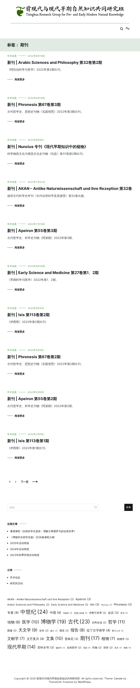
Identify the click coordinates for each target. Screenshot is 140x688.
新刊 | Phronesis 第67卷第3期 (34, 104)
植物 (108, 638)
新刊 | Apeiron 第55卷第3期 (32, 230)
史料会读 (99, 622)
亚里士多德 (80, 613)
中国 (55, 612)
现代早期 (21, 647)
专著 (13, 612)
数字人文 (117, 631)
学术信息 (12, 56)
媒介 (54, 631)
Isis (94, 604)
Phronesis (123, 604)
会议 (113, 612)
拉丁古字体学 (98, 630)
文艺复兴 (35, 639)
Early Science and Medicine (69, 604)
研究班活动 (16, 583)
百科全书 (45, 647)
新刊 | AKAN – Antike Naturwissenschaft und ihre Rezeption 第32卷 (69, 188)
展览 (64, 630)
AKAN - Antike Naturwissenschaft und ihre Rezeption (40, 599)
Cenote (118, 678)
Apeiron (83, 599)
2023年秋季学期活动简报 (24, 554)
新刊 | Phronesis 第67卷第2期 (34, 357)
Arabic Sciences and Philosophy (28, 604)
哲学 (116, 622)
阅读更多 (20, 79)
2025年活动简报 (19, 543)
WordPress (84, 681)
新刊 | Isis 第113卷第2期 (28, 314)
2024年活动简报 (19, 549)
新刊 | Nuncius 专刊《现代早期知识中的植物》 (47, 146)
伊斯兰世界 (97, 612)
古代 (79, 621)
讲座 (108, 647)
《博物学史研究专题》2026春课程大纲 (32, 537)
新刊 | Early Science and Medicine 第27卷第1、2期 (53, 272)
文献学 (16, 638)
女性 (43, 630)
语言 (118, 648)
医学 (30, 622)
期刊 (90, 638)
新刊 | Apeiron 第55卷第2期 (32, 398)
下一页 (24, 481)
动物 (13, 622)
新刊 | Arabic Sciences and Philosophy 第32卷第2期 (54, 62)
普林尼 (71, 639)
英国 (86, 648)
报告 (78, 630)
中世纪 (34, 612)
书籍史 (67, 613)
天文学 (27, 629)
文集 (54, 638)
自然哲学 (74, 647)
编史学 (60, 648)
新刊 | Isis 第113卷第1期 (28, 440)
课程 (127, 648)
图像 (12, 630)
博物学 (53, 621)
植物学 (123, 639)
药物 (97, 647)
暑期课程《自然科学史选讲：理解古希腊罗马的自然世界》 (43, 531)
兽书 (124, 613)
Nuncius (106, 605)
